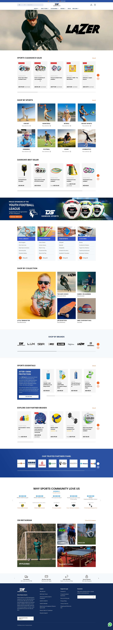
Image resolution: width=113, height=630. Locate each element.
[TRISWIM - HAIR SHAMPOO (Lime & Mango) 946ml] (48, 375)
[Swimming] (26, 138)
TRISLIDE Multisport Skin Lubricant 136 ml (75, 384)
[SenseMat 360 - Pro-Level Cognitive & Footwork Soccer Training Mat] (40, 418)
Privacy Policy (63, 600)
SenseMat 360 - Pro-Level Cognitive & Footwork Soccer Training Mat (39, 430)
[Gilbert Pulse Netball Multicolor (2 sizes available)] (89, 418)
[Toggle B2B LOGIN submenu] (78, 8)
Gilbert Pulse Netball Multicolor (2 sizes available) (87, 429)
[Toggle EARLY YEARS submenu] (48, 8)
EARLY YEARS (44, 8)
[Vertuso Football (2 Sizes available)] (56, 68)
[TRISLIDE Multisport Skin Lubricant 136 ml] (76, 375)
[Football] (46, 138)
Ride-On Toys (42, 247)
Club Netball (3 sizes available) (87, 180)
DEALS (69, 8)
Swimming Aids (22, 250)
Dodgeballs (61, 247)
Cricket (26, 123)
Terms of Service (64, 603)
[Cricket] (26, 112)
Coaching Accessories (84, 250)
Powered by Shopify (28, 625)
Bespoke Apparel (44, 613)
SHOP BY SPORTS (44, 600)
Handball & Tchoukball (64, 253)
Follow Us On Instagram (90, 520)
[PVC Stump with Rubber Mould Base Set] (91, 505)
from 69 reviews (56, 492)
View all (94, 58)
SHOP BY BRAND (43, 603)
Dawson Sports (22, 625)
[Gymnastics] (87, 138)
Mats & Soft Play (42, 253)
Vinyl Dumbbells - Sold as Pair (24, 428)
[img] (56, 491)
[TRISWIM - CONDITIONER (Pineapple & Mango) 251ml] (62, 375)
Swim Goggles (22, 242)
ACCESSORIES (54, 8)
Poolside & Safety (23, 253)
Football (46, 149)
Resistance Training (83, 253)
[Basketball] (46, 112)
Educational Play (42, 250)
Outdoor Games (42, 245)
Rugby (66, 149)
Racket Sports (87, 123)
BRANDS (63, 8)
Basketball (46, 123)
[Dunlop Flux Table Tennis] (73, 505)
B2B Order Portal (43, 594)
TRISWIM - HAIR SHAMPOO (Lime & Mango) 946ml (47, 384)
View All (94, 100)
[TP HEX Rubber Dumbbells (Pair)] (72, 418)
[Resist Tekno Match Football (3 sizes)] (24, 68)
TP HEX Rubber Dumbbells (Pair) (70, 428)
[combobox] (30, 4)
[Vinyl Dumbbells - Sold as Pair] (24, 418)
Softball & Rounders (63, 250)
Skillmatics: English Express (87, 78)
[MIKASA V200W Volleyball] (56, 418)
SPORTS (36, 8)
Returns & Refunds (64, 598)
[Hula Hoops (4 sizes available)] (56, 170)
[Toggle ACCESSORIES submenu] (58, 8)
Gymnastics (86, 149)
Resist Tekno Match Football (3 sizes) (22, 78)
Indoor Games (42, 242)
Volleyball (61, 242)
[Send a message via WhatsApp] (110, 624)
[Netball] (67, 112)
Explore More (29, 396)
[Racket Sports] (87, 112)
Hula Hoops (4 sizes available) (55, 180)
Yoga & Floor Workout (84, 247)
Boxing (80, 242)
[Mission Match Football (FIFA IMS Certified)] (40, 170)
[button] (95, 4)
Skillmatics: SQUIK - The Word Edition (72, 78)
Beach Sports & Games (24, 247)
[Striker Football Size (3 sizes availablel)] (40, 68)
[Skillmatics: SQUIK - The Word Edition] (72, 68)
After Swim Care (22, 245)
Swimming (26, 149)
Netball (66, 123)
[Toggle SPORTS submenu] (39, 8)
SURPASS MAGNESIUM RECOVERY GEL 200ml (88, 385)
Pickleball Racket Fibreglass (22, 180)
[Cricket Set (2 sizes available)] (72, 170)
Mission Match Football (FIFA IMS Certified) (39, 180)
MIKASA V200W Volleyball (54, 428)
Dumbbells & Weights (84, 245)
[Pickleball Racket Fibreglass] (24, 170)
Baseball (61, 245)
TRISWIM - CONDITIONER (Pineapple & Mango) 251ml (62, 385)
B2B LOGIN (75, 8)
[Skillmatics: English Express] (89, 68)
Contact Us (63, 591)
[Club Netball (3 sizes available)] (89, 170)
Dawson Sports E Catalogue (46, 610)
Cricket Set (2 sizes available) (71, 180)
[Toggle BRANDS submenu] (65, 8)
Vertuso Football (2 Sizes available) (56, 78)
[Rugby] (67, 138)
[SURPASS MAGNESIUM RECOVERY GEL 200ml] (90, 375)
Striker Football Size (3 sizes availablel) (39, 78)
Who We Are (42, 591)
